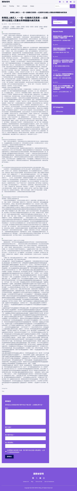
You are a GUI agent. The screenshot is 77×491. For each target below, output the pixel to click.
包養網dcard (40, 332)
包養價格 (25, 129)
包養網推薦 (38, 221)
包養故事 (44, 211)
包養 (47, 68)
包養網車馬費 (15, 382)
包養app (21, 346)
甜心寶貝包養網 (22, 268)
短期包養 (31, 275)
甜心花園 (45, 280)
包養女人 (26, 271)
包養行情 (22, 280)
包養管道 (26, 42)
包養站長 (13, 231)
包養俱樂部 (27, 280)
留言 (7, 408)
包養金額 (26, 63)
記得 (57, 111)
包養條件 (33, 334)
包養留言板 (4, 301)
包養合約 (15, 257)
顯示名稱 (8, 427)
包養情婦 (17, 276)
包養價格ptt (8, 313)
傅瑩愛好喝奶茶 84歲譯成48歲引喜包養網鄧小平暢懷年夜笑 (63, 37)
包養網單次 (19, 158)
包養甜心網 (6, 26)
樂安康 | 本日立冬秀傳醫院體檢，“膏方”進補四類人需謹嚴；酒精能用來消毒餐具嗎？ (63, 87)
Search (55, 19)
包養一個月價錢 (8, 153)
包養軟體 (18, 283)
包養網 (10, 39)
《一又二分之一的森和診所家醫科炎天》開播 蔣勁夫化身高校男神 (63, 74)
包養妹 (40, 266)
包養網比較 (32, 42)
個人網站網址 (9, 442)
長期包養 (17, 290)
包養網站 (21, 242)
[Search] (72, 6)
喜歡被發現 (6, 2)
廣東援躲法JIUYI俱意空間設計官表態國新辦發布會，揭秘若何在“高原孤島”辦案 (63, 62)
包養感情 (14, 273)
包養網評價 (42, 42)
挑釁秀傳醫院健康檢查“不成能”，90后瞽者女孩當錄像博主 (63, 49)
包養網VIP (36, 266)
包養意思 (9, 197)
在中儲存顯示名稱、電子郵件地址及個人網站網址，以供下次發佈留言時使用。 (26, 451)
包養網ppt (19, 261)
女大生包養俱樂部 (28, 176)
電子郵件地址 (9, 435)
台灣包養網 (25, 313)
